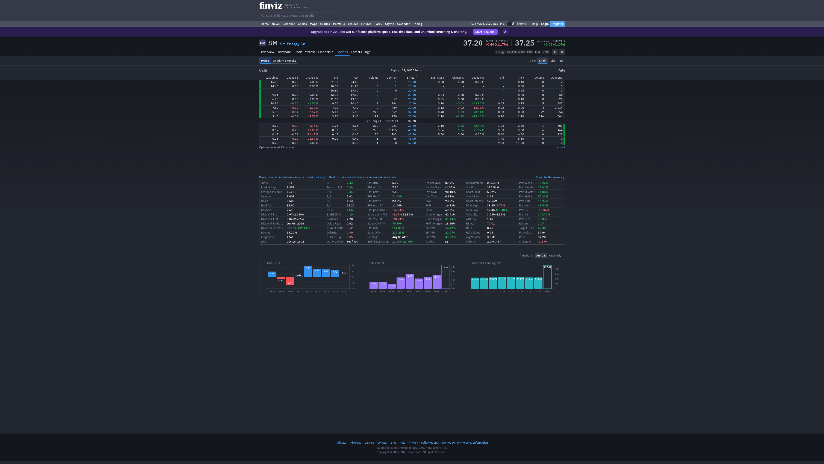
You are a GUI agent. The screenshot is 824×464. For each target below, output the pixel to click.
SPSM (386, 177)
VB (364, 177)
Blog (393, 442)
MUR (301, 177)
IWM (359, 177)
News (276, 24)
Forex (378, 24)
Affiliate (341, 442)
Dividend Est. (269, 214)
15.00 (412, 82)
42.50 (412, 134)
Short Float (473, 192)
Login (545, 24)
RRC (312, 177)
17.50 (412, 86)
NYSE (546, 52)
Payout (265, 232)
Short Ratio (473, 196)
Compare (284, 52)
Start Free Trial (485, 32)
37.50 (412, 125)
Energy (500, 52)
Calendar (403, 24)
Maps (313, 24)
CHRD (285, 177)
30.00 (412, 107)
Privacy (413, 442)
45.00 (412, 138)
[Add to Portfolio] (562, 52)
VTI (354, 177)
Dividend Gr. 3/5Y (272, 228)
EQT (324, 177)
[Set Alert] (555, 52)
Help (534, 24)
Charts (302, 24)
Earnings (372, 237)
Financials (325, 52)
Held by (334, 177)
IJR (342, 177)
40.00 (412, 130)
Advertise (355, 442)
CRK (318, 177)
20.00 (412, 90)
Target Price (526, 228)
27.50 (412, 103)
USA (530, 52)
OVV (307, 177)
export (561, 147)
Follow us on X (430, 442)
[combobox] (300, 15)
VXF (380, 177)
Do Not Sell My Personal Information (465, 442)
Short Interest (304, 52)
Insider (353, 24)
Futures (366, 24)
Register (557, 24)
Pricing (417, 24)
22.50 (412, 94)
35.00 (412, 116)
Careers (369, 442)
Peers (262, 177)
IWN (393, 177)
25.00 (412, 99)
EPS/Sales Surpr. (378, 241)
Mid (537, 52)
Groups (325, 24)
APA (295, 177)
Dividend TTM (269, 219)
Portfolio (339, 24)
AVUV (348, 177)
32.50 (412, 112)
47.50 (412, 143)
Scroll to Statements (549, 177)
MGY (270, 177)
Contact (382, 442)
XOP (375, 177)
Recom (523, 223)
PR (290, 177)
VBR (369, 177)
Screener (289, 24)
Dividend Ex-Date (272, 223)
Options (342, 52)
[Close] (505, 31)
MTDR (277, 177)
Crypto (389, 24)
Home (265, 24)
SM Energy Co (292, 43)
